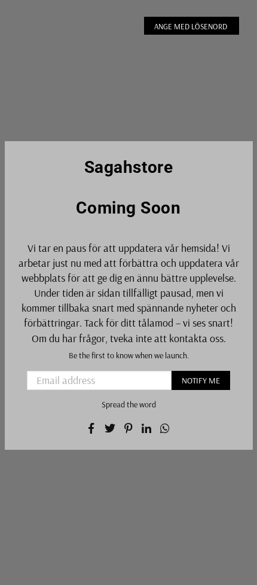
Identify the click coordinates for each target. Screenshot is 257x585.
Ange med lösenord (191, 26)
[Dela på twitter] (110, 427)
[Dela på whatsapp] (165, 427)
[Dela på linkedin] (147, 427)
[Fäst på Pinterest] (128, 427)
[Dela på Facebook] (91, 427)
